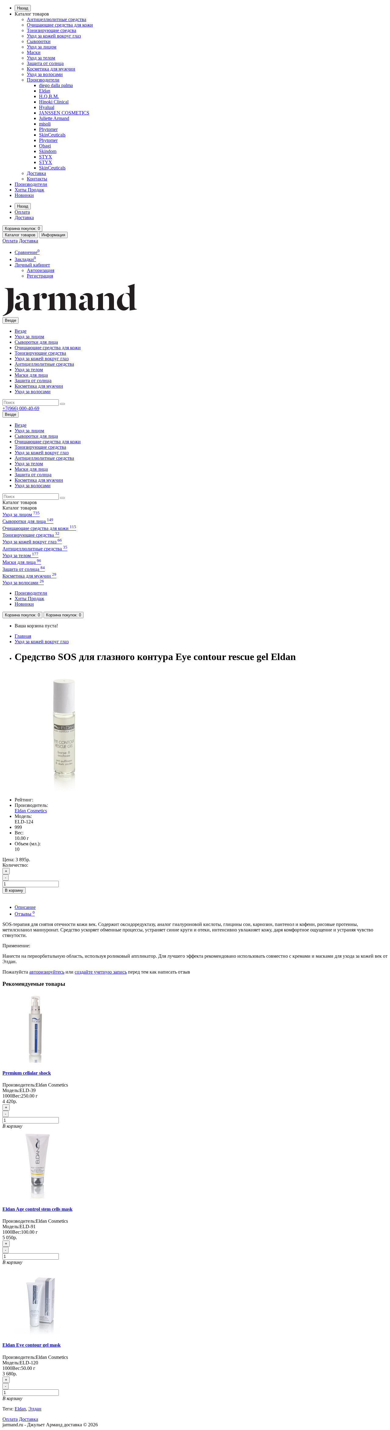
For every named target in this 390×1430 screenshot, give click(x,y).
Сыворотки (39, 41)
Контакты (37, 178)
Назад (22, 8)
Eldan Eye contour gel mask (31, 1345)
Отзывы (25, 913)
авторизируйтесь (46, 972)
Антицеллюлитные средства (56, 19)
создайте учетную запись (101, 972)
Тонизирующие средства (40, 353)
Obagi (45, 145)
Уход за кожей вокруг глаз (54, 35)
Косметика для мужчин (51, 68)
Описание (25, 907)
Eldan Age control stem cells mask (37, 1209)
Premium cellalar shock (26, 1073)
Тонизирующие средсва (51, 30)
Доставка (36, 173)
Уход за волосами (45, 74)
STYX (45, 156)
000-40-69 (20, 408)
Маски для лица (31, 375)
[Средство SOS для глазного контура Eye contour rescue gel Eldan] (63, 789)
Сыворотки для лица (36, 342)
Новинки (24, 195)
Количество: (15, 865)
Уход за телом (41, 57)
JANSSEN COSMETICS (64, 112)
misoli (45, 123)
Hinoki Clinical (54, 101)
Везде (21, 331)
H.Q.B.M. (49, 96)
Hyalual (46, 107)
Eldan (44, 90)
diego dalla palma (56, 85)
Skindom (47, 151)
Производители (43, 79)
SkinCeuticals (52, 134)
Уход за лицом (41, 46)
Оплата (22, 212)
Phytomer (48, 129)
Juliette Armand (54, 118)
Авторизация (40, 270)
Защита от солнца (45, 63)
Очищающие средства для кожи (60, 24)
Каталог (19, 507)
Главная (23, 636)
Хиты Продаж (29, 189)
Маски (34, 52)
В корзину (14, 890)
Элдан (34, 1408)
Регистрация (40, 275)
